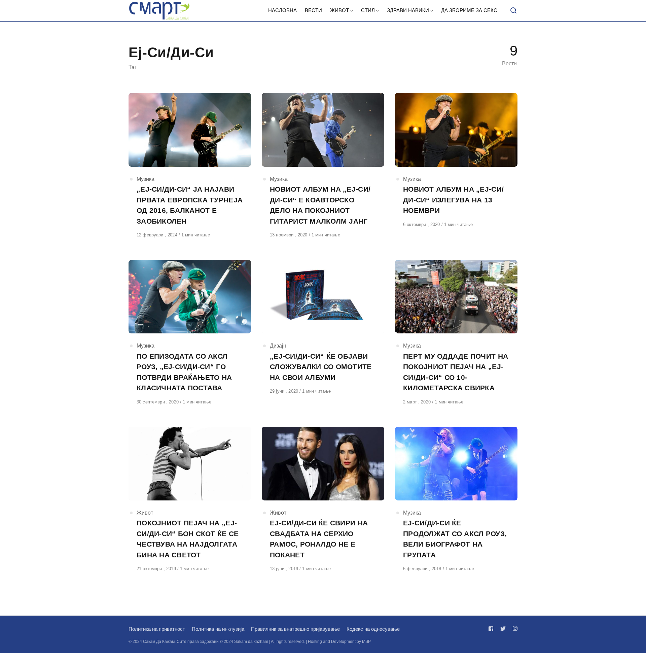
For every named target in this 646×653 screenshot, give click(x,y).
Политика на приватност (157, 629)
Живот (145, 513)
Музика (145, 179)
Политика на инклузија (218, 629)
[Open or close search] (513, 10)
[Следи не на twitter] (503, 628)
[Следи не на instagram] (513, 628)
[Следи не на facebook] (492, 628)
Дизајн (278, 346)
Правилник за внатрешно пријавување (295, 629)
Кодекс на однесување (373, 629)
